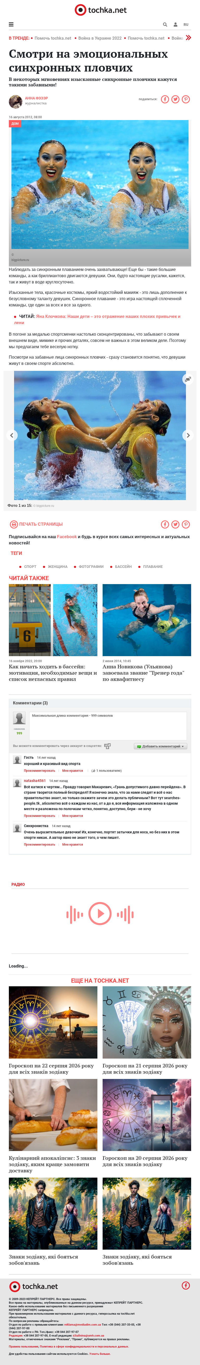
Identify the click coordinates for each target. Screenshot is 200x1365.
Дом (15, 124)
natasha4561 (35, 781)
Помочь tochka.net (53, 38)
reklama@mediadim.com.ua (82, 1324)
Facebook (67, 537)
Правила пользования (23, 1346)
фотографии (91, 567)
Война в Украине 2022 (100, 38)
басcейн (123, 567)
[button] (175, 24)
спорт (30, 567)
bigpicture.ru (20, 260)
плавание (153, 567)
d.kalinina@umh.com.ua (88, 1335)
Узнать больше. (100, 1354)
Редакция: (16, 1335)
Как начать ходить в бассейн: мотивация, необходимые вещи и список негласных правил (53, 672)
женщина (57, 567)
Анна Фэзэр (36, 98)
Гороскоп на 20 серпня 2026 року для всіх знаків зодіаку (145, 1161)
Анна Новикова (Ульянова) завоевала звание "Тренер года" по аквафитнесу (143, 672)
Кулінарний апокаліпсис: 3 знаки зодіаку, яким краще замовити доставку (52, 1164)
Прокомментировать (39, 771)
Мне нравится (72, 771)
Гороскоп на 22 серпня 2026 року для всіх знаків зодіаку (51, 1068)
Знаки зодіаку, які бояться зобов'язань (43, 1259)
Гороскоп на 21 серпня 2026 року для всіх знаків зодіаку (145, 1068)
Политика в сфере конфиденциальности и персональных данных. (84, 1346)
